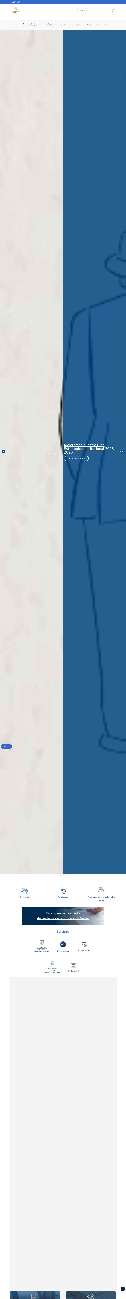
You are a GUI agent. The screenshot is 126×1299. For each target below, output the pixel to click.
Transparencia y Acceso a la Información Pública (31, 25)
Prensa (107, 25)
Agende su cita (84, 950)
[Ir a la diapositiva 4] (65, 875)
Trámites (90, 25)
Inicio (17, 25)
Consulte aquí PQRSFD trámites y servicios (42, 950)
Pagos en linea (63, 951)
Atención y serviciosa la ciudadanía (50, 25)
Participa (63, 25)
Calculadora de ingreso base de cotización (52, 970)
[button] (4, 451)
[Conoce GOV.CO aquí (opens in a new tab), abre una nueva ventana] (17, 2)
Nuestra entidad (75, 25)
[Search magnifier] (112, 11)
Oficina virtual (73, 971)
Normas (99, 25)
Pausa (6, 746)
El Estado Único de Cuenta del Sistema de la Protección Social (93, 55)
